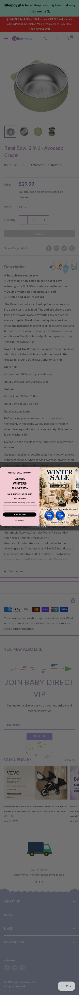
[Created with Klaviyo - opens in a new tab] (39, 527)
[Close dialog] (76, 469)
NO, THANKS (20, 520)
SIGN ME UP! (20, 514)
